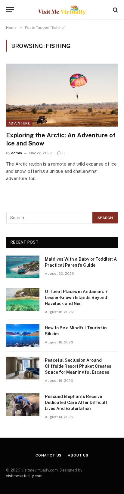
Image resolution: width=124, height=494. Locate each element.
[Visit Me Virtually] (62, 9)
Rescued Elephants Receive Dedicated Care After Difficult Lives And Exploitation (76, 402)
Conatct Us (49, 455)
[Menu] (10, 9)
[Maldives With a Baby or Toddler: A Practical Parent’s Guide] (22, 267)
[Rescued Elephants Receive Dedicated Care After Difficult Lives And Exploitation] (22, 404)
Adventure (19, 123)
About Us (78, 455)
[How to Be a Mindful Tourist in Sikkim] (22, 335)
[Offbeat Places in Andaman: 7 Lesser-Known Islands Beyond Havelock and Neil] (22, 299)
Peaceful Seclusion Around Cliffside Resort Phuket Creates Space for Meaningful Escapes (78, 366)
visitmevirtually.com (24, 476)
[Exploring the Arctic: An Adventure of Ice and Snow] (62, 95)
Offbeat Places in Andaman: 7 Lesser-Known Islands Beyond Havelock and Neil (76, 297)
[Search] (115, 9)
